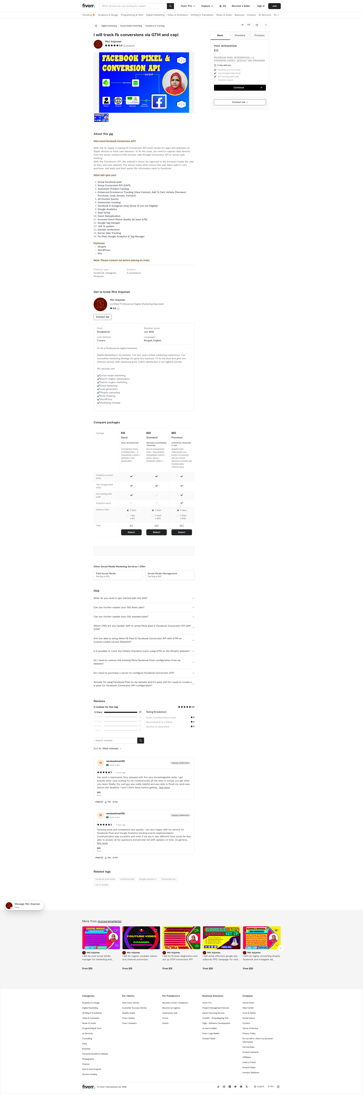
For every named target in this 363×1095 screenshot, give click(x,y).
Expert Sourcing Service (213, 1013)
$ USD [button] (271, 1087)
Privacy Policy (249, 1034)
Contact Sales (208, 1039)
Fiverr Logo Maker (211, 1034)
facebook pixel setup (105, 879)
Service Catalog (89, 1074)
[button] (188, 6)
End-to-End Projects (91, 1069)
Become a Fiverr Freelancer (175, 1003)
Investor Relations (250, 1073)
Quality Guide (128, 1013)
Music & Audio (224, 15)
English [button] (260, 1087)
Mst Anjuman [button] (113, 41)
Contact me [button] (102, 317)
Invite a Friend (249, 1063)
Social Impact (248, 1018)
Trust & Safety (249, 1013)
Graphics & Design (108, 15)
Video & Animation (177, 15)
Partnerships (248, 1047)
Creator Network (250, 1052)
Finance (251, 15)
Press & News (249, 1068)
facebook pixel (127, 879)
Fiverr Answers (129, 1023)
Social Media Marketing (131, 26)
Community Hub (169, 1013)
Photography (88, 1059)
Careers (246, 1023)
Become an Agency (171, 1008)
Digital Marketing (155, 15)
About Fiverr (248, 1003)
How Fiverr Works (130, 1003)
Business (239, 15)
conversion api (168, 879)
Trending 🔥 (88, 15)
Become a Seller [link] (241, 6)
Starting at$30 (162, 575)
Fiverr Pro (207, 1003)
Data (84, 1044)
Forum (165, 1018)
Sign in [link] (261, 6)
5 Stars (98, 712)
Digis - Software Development (216, 1023)
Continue (239, 88)
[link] (96, 25)
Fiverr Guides (128, 1018)
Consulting (87, 1039)
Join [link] (274, 6)
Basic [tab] (220, 35)
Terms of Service (250, 1028)
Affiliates (246, 1057)
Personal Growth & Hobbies (95, 1054)
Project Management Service (215, 1008)
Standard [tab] (240, 35)
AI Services (265, 15)
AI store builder (209, 1028)
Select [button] (131, 532)
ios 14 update (101, 885)
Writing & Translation (202, 15)
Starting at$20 (106, 575)
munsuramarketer (110, 921)
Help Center (248, 1008)
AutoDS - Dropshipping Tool (215, 1018)
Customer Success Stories (134, 1008)
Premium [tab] (259, 35)
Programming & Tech (132, 15)
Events (165, 1023)
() (129, 46)
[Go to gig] (101, 937)
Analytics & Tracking (154, 26)
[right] (280, 948)
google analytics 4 (147, 879)
